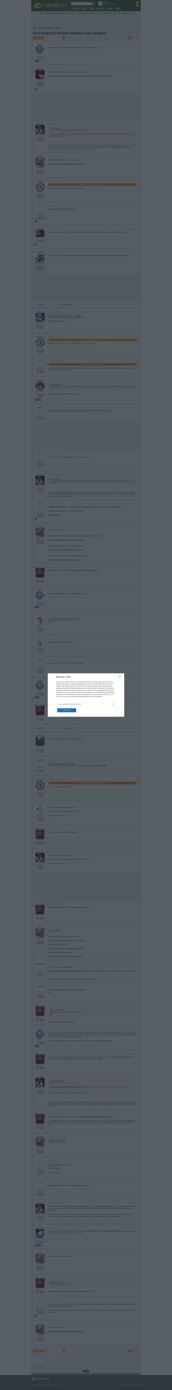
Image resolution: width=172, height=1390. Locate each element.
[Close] (120, 677)
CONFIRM (67, 710)
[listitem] (86, 704)
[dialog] (86, 695)
